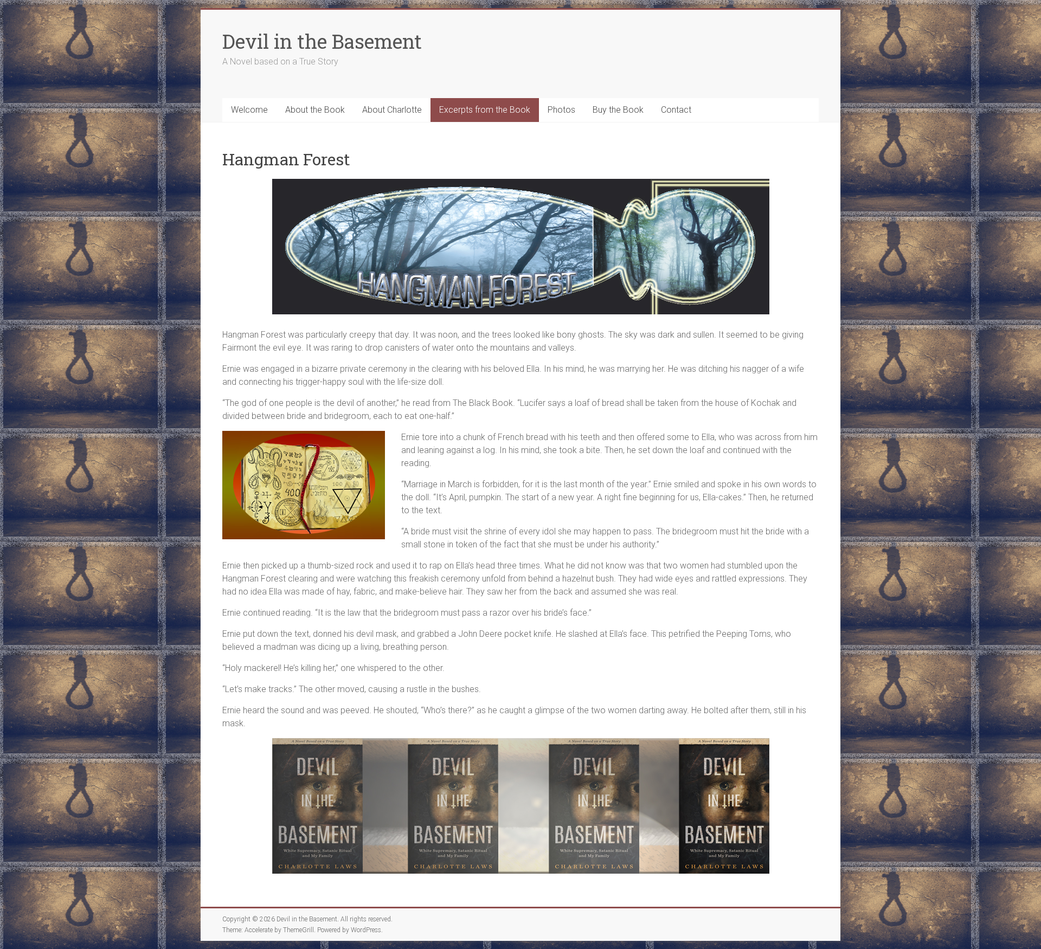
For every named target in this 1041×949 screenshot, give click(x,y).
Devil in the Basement (322, 41)
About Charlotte (392, 110)
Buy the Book (618, 110)
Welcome (249, 110)
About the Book (315, 110)
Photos (561, 110)
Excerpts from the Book (484, 110)
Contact (676, 110)
